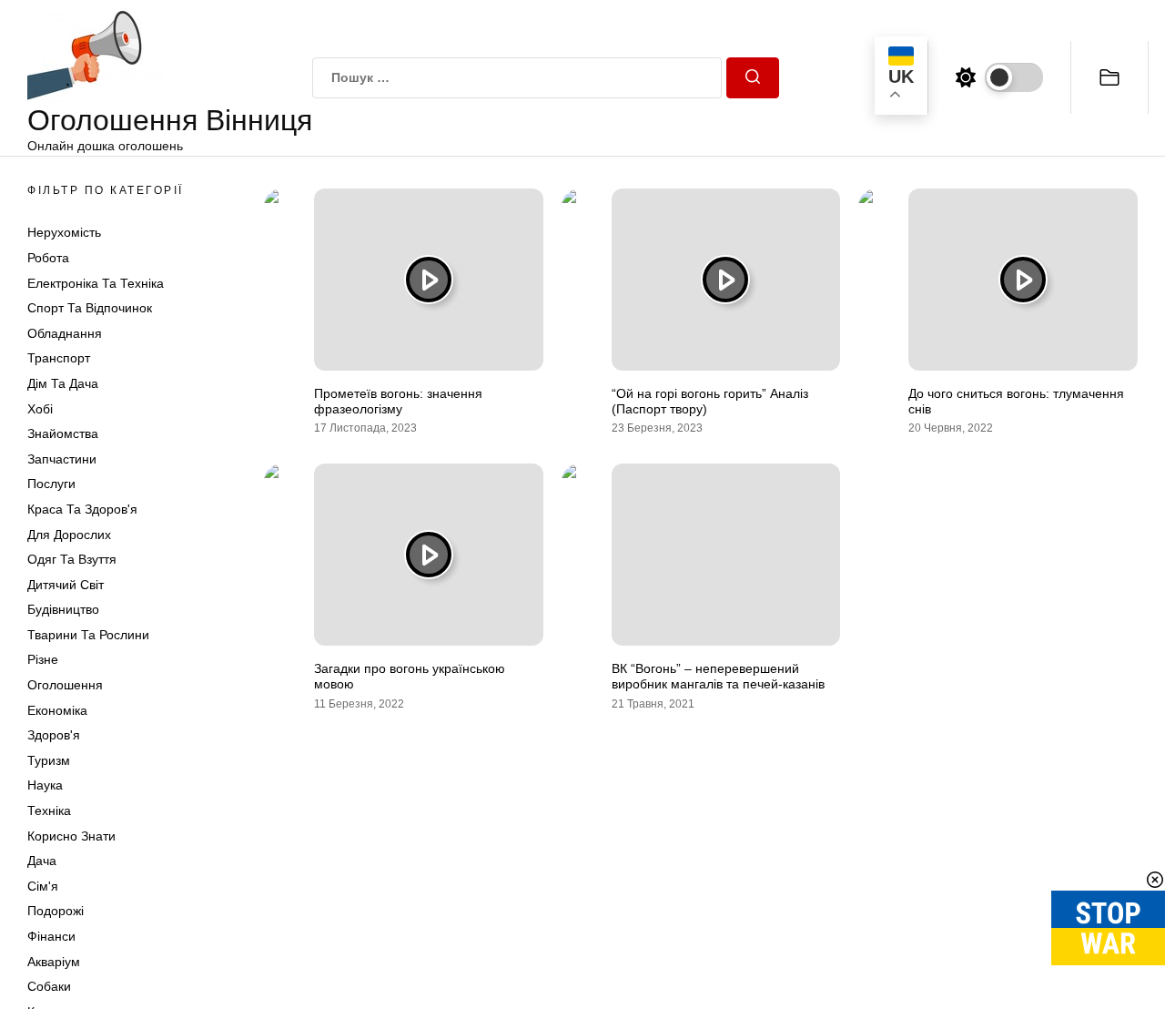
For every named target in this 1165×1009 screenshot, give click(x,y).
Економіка (57, 710)
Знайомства (62, 433)
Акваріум (53, 961)
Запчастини (61, 459)
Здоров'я (53, 735)
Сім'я (42, 886)
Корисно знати (71, 836)
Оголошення (65, 685)
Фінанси (51, 936)
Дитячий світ (65, 584)
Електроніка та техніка (95, 283)
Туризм (48, 760)
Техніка (49, 810)
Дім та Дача (62, 383)
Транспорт (58, 358)
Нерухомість (64, 232)
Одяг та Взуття (71, 559)
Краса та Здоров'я (82, 509)
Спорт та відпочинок (89, 308)
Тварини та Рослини (88, 634)
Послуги (51, 483)
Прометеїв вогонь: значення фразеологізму (398, 401)
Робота (48, 257)
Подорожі (55, 910)
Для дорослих (69, 534)
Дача (41, 860)
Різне (42, 659)
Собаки (49, 986)
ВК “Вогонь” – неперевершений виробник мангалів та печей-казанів (718, 676)
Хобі (40, 409)
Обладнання (64, 333)
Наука (45, 785)
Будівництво (63, 609)
